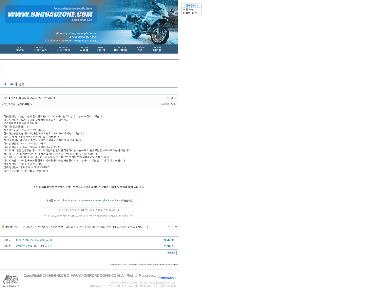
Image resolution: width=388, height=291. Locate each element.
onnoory (151, 265)
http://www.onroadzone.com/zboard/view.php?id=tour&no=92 (93, 200)
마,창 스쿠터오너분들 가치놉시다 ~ (35, 240)
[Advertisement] (89, 70)
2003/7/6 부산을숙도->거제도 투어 (34, 245)
